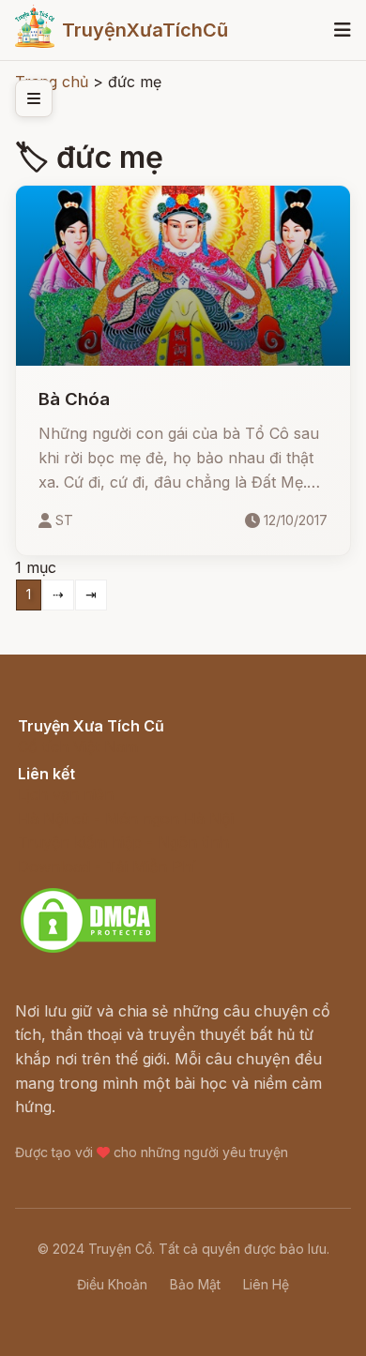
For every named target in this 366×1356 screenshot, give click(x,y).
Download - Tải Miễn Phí (106, 866)
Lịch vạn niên (66, 794)
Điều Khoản (112, 1284)
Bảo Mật (195, 1284)
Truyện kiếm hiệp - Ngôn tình (123, 842)
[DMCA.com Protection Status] (88, 950)
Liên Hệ (266, 1284)
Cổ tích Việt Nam (78, 746)
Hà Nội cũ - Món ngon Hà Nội (126, 818)
